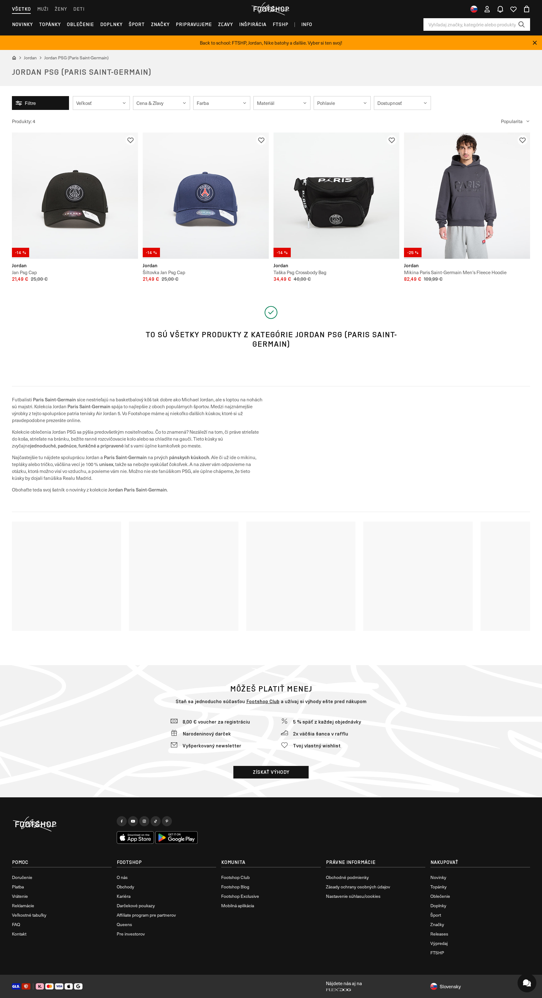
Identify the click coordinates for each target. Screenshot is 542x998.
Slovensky (450, 986)
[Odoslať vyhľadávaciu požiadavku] (521, 24)
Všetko (21, 9)
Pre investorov (131, 934)
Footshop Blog (235, 887)
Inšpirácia (252, 24)
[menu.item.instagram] (144, 821)
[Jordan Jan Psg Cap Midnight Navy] (206, 196)
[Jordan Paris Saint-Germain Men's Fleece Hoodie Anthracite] (467, 196)
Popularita (512, 121)
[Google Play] (176, 837)
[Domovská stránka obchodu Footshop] (271, 9)
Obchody (125, 887)
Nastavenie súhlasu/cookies (353, 896)
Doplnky (111, 24)
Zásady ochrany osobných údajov (358, 887)
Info (306, 24)
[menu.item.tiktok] (156, 821)
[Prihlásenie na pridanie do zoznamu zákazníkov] (130, 140)
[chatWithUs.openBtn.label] (527, 983)
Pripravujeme (194, 24)
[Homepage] (62, 824)
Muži (42, 9)
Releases (439, 934)
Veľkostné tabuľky (29, 915)
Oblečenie (80, 24)
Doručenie (22, 877)
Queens (124, 924)
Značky (160, 24)
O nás (122, 877)
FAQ (16, 924)
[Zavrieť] (535, 42)
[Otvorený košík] (526, 9)
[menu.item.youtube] (133, 821)
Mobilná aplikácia (237, 906)
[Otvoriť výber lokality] (473, 9)
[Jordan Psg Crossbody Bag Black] (337, 196)
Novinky (22, 24)
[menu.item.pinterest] (167, 821)
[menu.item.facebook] (122, 821)
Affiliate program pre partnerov (146, 915)
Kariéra (123, 896)
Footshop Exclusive (240, 896)
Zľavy (225, 24)
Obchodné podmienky (347, 877)
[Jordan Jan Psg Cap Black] (75, 196)
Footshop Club (262, 701)
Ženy (61, 9)
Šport (137, 24)
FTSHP (280, 24)
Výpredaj (439, 943)
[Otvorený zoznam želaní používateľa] (513, 9)
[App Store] (135, 837)
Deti (78, 9)
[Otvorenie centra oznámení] (500, 9)
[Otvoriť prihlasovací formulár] (487, 9)
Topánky (50, 24)
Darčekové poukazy (136, 906)
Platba (18, 887)
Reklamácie (23, 906)
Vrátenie (20, 896)
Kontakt (19, 934)
